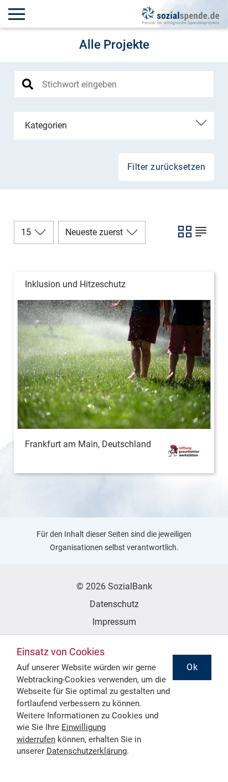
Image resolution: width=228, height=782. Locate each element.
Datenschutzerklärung (86, 751)
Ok (192, 667)
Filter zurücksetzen (166, 167)
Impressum (114, 622)
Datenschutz (114, 604)
